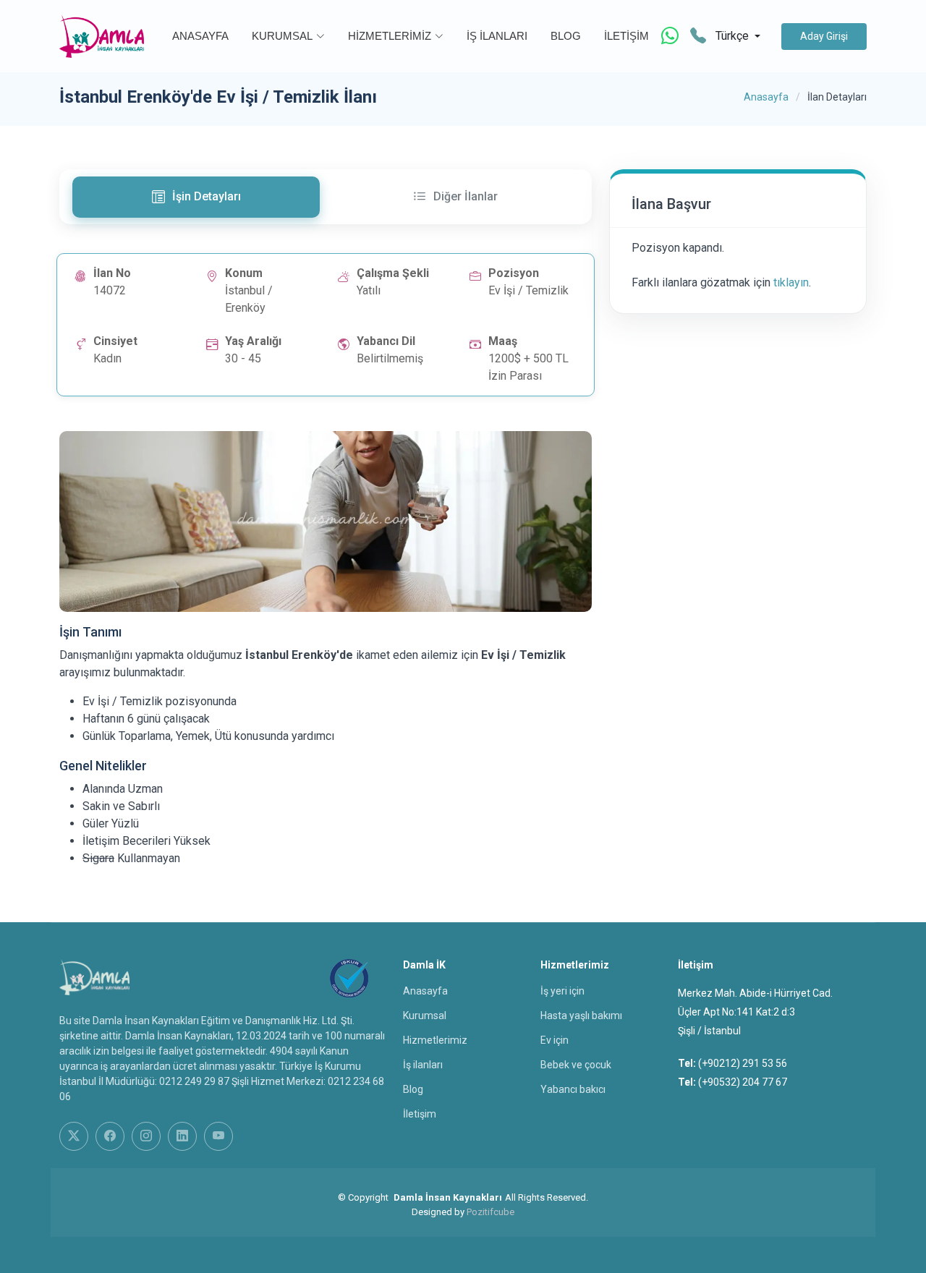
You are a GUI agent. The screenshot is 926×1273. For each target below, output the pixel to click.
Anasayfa (766, 97)
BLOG (566, 36)
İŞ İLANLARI (497, 36)
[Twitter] (73, 1136)
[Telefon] (698, 36)
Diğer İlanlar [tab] (465, 196)
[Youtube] (218, 1136)
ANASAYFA (200, 36)
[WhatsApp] (670, 36)
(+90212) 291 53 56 (742, 1063)
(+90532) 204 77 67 (742, 1082)
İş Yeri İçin (562, 991)
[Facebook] (109, 1136)
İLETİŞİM (626, 36)
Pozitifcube (490, 1211)
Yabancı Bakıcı (573, 1089)
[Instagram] (146, 1136)
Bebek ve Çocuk (575, 1065)
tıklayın (791, 282)
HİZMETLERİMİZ (389, 36)
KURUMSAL (282, 36)
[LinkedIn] (182, 1136)
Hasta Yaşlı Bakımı (581, 1015)
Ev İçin (554, 1040)
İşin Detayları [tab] (206, 196)
